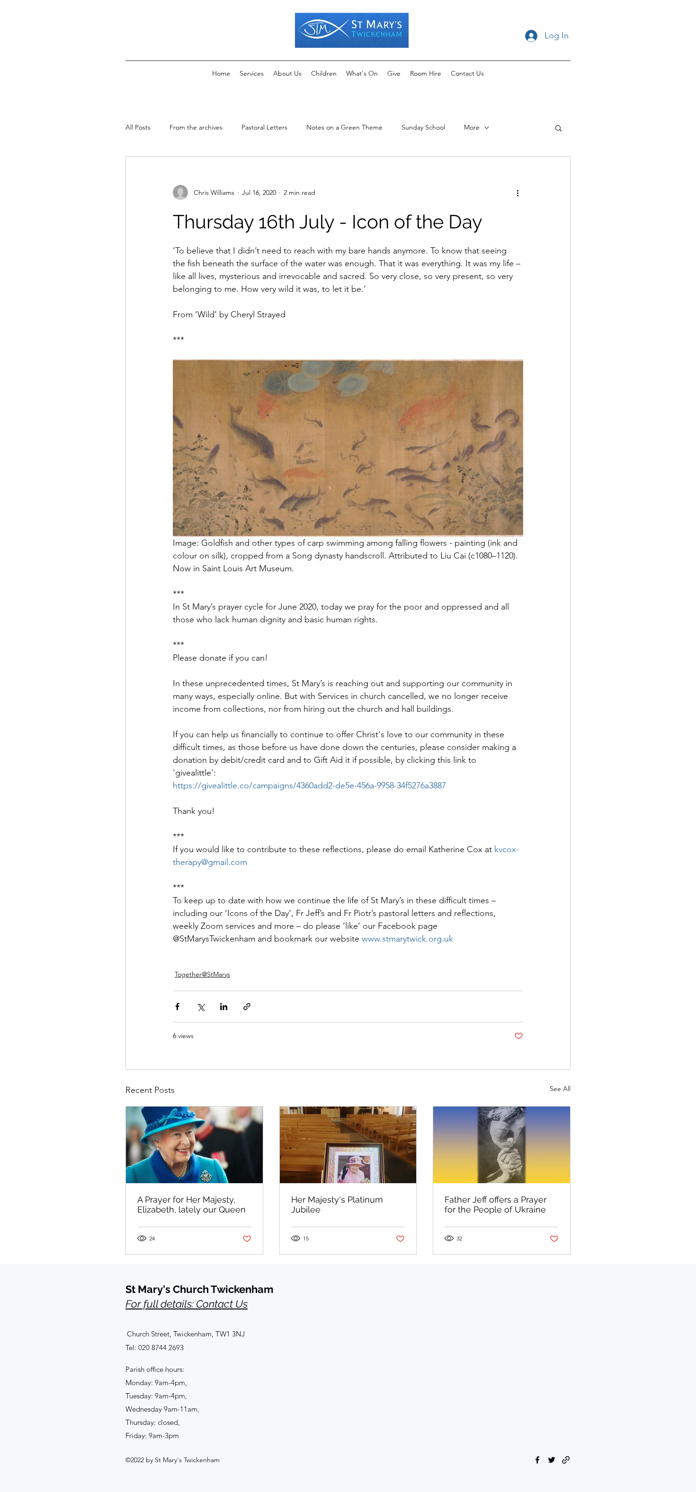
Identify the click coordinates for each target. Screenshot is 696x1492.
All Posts (138, 127)
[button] (558, 127)
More (472, 127)
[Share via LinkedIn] (223, 1006)
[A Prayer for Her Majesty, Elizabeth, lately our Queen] (194, 1145)
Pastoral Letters (264, 127)
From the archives (196, 127)
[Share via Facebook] (177, 1006)
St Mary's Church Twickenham (199, 1289)
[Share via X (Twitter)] (200, 1006)
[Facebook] (537, 1460)
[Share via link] (246, 1006)
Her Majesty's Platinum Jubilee (337, 1204)
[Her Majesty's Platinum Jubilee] (348, 1145)
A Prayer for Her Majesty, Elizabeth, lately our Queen (191, 1204)
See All (560, 1088)
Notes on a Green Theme (344, 127)
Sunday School (423, 127)
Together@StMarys (202, 974)
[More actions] (517, 192)
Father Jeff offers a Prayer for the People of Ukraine (495, 1204)
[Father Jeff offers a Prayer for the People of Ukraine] (501, 1145)
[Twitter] (551, 1460)
